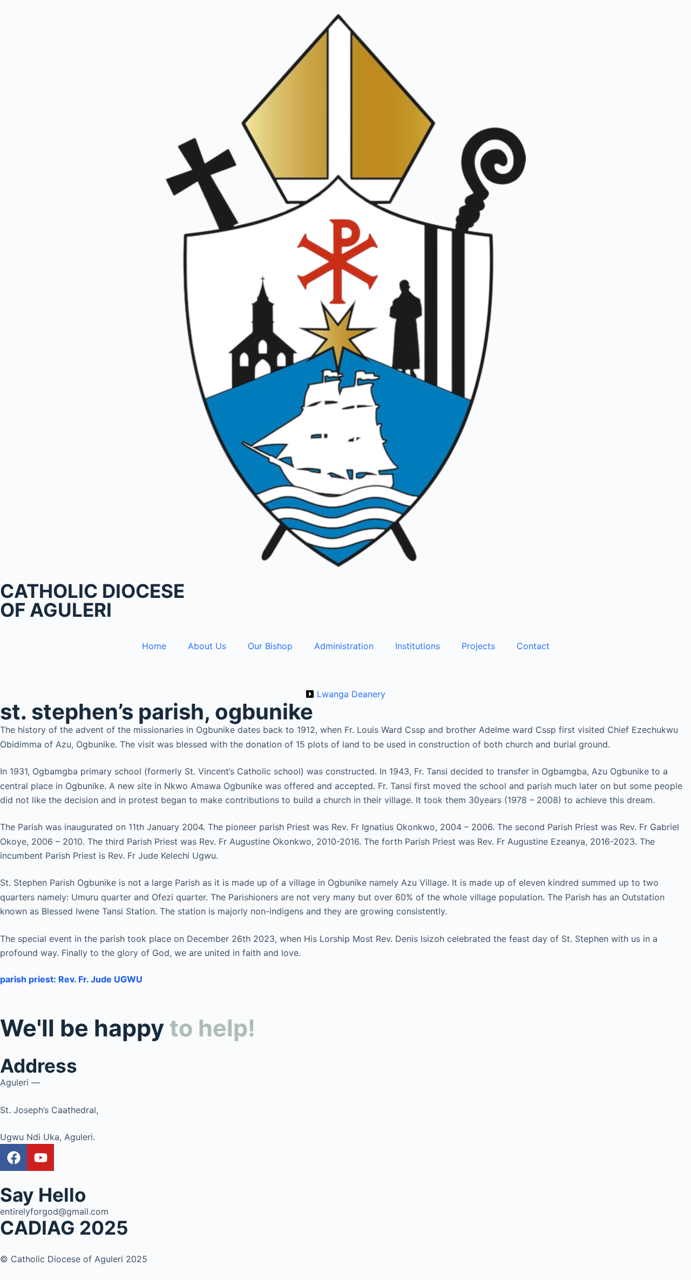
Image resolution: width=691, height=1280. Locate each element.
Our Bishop (270, 646)
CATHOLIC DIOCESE (92, 591)
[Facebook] (13, 1157)
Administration (344, 646)
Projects (478, 646)
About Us (207, 646)
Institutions (417, 646)
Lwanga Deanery (351, 694)
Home (154, 646)
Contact (533, 646)
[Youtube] (40, 1157)
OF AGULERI (56, 609)
